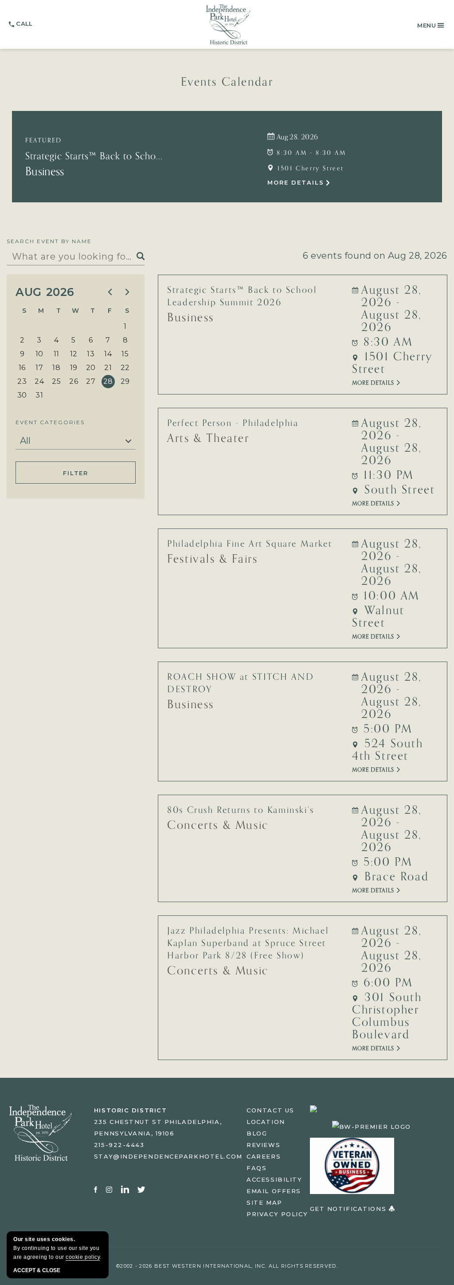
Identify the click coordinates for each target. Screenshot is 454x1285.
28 (108, 381)
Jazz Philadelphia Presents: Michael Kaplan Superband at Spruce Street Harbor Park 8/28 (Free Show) (248, 943)
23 (22, 381)
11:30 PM (387, 475)
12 (74, 354)
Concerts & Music (218, 825)
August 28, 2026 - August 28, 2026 (391, 309)
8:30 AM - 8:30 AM (310, 153)
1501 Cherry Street (309, 168)
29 (125, 381)
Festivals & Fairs (212, 559)
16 (22, 367)
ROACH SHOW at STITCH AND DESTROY (240, 683)
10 (39, 354)
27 (90, 381)
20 (91, 367)
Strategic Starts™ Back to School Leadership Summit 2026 (242, 296)
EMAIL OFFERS (274, 1190)
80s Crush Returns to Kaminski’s (240, 810)
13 (90, 354)
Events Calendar (227, 82)
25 (56, 381)
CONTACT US (270, 1110)
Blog (257, 1133)
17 (39, 367)
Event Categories (50, 422)
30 (22, 395)
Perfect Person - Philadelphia (232, 423)
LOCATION (266, 1121)
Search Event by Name (49, 241)
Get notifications (349, 1208)
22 (125, 367)
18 (56, 367)
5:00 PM (386, 729)
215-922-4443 (119, 1144)
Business (44, 171)
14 (108, 354)
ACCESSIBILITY (274, 1179)
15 (125, 354)
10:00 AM (390, 596)
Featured (43, 140)
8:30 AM (386, 342)
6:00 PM (386, 983)
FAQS (256, 1167)
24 (39, 381)
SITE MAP (264, 1202)
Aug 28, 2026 (296, 137)
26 (73, 381)
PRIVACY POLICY (277, 1214)
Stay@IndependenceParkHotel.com (168, 1156)
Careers (264, 1156)
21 (108, 367)
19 (74, 367)
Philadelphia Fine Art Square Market (249, 544)
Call (24, 23)
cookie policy (83, 1257)
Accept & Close (36, 1270)
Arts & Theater (208, 438)
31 (39, 395)
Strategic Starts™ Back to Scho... (94, 156)
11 (56, 354)
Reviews (263, 1144)
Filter (75, 473)
